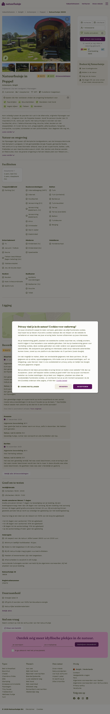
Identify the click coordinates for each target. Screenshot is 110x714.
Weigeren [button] (63, 386)
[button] (28, 386)
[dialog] (55, 357)
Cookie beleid (61, 381)
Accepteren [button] (82, 386)
